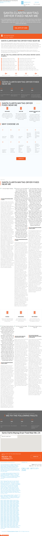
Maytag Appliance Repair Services (5, 2)
